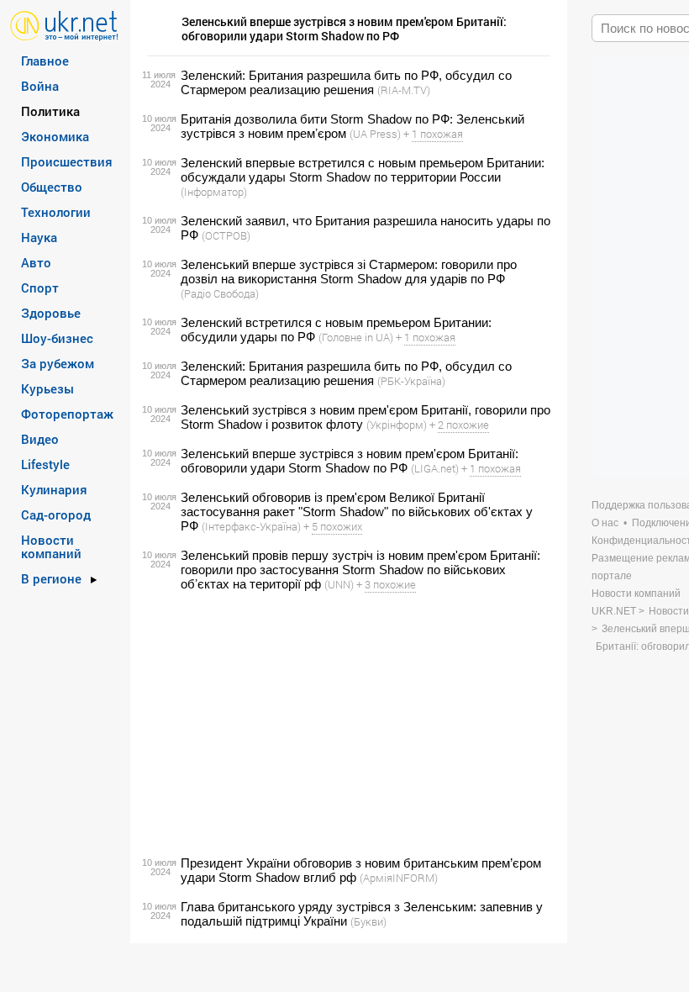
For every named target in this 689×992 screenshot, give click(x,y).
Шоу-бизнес (57, 338)
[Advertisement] (346, 724)
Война (40, 85)
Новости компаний (51, 546)
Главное (45, 60)
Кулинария (54, 489)
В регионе (51, 578)
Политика (50, 111)
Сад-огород (56, 514)
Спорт (40, 287)
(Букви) (368, 921)
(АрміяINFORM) (399, 877)
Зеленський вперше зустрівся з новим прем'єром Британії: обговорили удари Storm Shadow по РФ (349, 460)
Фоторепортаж (67, 413)
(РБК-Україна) (411, 380)
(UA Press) (375, 133)
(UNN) (339, 584)
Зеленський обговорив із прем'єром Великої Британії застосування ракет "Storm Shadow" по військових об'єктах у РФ (357, 511)
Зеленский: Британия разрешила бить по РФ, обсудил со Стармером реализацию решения (346, 82)
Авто (36, 262)
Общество (51, 186)
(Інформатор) (214, 191)
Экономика (55, 136)
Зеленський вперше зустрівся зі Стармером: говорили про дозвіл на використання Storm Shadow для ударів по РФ (349, 271)
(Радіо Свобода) (220, 293)
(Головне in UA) (355, 337)
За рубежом (57, 363)
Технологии (56, 212)
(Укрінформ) (396, 424)
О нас (605, 523)
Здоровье (51, 312)
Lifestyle (45, 464)
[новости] (64, 25)
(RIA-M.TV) (403, 90)
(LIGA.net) (435, 468)
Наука (39, 237)
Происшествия (67, 161)
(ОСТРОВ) (226, 235)
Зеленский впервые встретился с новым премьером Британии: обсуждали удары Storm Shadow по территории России (362, 170)
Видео (40, 439)
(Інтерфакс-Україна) (251, 526)
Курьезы (47, 388)
